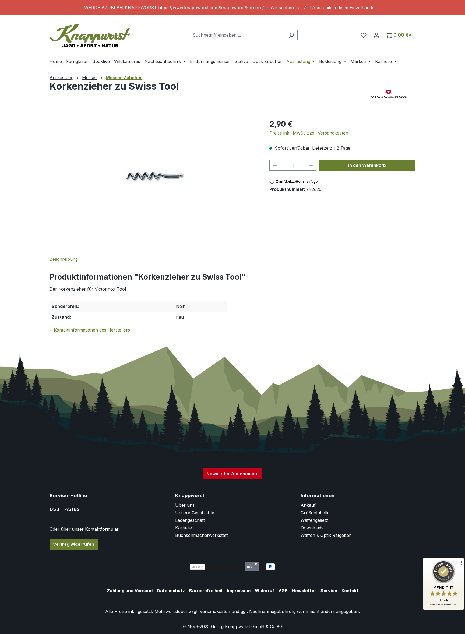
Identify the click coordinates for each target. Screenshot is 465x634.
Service (328, 590)
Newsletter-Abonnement (232, 473)
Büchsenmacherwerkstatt (201, 535)
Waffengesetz (314, 520)
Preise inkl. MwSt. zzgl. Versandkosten (308, 133)
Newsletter (304, 590)
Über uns (185, 505)
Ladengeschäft (190, 520)
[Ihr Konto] (376, 35)
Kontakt (349, 590)
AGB (283, 590)
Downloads (312, 527)
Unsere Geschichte (194, 512)
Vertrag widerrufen (73, 544)
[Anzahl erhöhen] (311, 165)
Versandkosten (215, 611)
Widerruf (264, 590)
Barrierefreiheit (206, 590)
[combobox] (237, 35)
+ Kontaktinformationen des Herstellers (90, 330)
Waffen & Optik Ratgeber (326, 535)
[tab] (64, 259)
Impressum (239, 590)
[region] (232, 7)
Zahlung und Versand (130, 590)
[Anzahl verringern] (275, 165)
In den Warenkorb (367, 165)
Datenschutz (171, 590)
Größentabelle (315, 512)
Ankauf (308, 505)
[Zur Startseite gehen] (90, 33)
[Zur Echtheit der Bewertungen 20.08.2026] (443, 608)
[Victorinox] (388, 94)
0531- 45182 (65, 509)
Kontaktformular (101, 529)
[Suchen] (291, 35)
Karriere (183, 527)
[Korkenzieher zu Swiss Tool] (154, 176)
